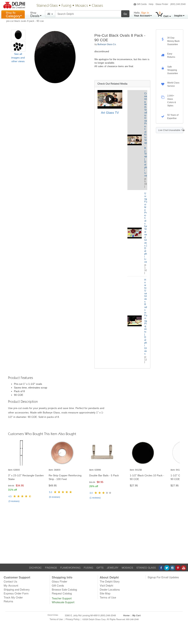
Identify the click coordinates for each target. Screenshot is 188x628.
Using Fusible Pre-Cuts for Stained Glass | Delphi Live (145, 227)
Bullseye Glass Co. (106, 44)
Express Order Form (16, 593)
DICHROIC (35, 567)
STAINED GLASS (146, 567)
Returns (8, 601)
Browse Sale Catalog (64, 589)
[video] (109, 99)
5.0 (50, 492)
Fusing (66, 6)
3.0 (91, 493)
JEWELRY (112, 567)
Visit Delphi (106, 585)
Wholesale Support (63, 602)
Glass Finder (162, 4)
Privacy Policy (72, 619)
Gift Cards (141, 4)
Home (126, 615)
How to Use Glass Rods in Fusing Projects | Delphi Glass (145, 316)
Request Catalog (62, 593)
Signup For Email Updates (163, 577)
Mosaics (81, 6)
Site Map (105, 593)
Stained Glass (47, 6)
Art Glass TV (110, 112)
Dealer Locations (110, 589)
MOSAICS (127, 567)
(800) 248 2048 (178, 4)
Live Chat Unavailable (170, 130)
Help (151, 4)
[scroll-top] (182, 621)
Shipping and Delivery (17, 589)
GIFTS (100, 567)
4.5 (10, 496)
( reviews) (13, 501)
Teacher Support (62, 598)
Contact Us (10, 581)
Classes (97, 6)
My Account (11, 585)
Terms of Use (108, 597)
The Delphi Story (110, 581)
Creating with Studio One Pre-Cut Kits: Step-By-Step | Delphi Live (145, 134)
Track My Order (13, 597)
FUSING (88, 567)
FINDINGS (51, 567)
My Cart (136, 615)
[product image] (27, 453)
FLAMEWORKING (70, 567)
